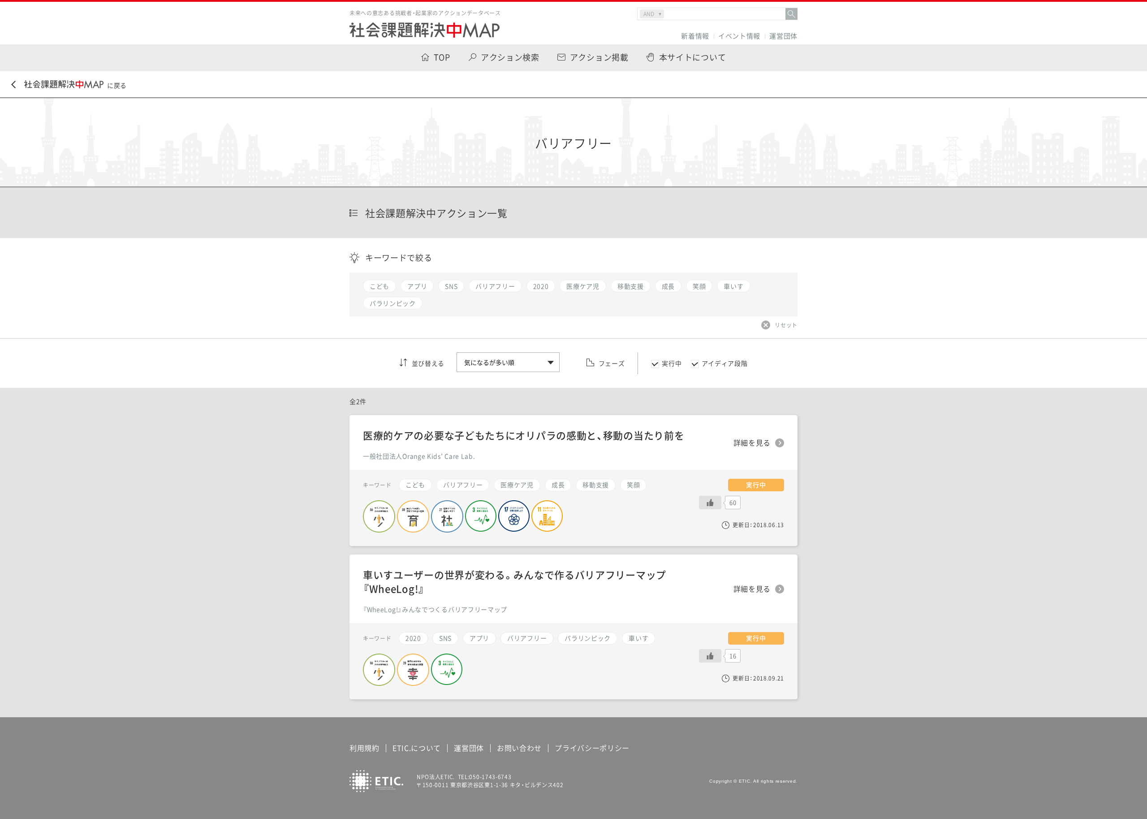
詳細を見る (752, 589)
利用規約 (364, 747)
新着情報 (695, 36)
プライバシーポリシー (592, 747)
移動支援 (595, 484)
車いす (638, 637)
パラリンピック (588, 637)
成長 (558, 484)
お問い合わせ (519, 747)
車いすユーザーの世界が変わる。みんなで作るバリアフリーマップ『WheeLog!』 (514, 581)
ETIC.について (416, 747)
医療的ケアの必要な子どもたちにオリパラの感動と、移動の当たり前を (523, 435)
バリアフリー (527, 637)
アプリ (479, 637)
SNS (445, 637)
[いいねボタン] (710, 656)
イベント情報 (739, 36)
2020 (413, 637)
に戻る (117, 85)
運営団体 (783, 36)
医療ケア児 (517, 484)
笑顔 (633, 484)
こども (415, 484)
